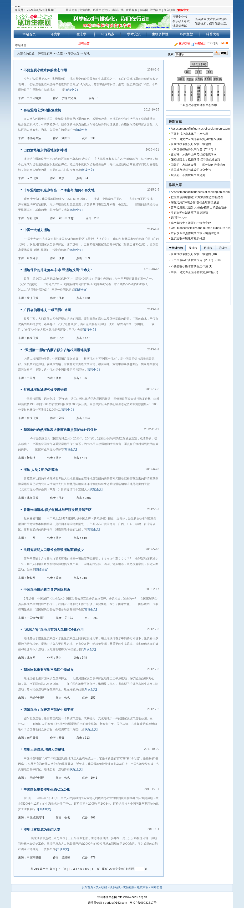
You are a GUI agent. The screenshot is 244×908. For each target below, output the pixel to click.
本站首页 (29, 34)
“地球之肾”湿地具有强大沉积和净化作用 (54, 629)
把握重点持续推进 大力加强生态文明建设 (197, 197)
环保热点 (107, 34)
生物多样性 (160, 34)
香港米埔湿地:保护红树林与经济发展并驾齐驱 (58, 510)
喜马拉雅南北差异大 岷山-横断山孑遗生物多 (199, 207)
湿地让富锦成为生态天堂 (42, 829)
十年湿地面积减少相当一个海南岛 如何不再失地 (59, 190)
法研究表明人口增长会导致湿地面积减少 (54, 550)
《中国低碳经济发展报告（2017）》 (194, 149)
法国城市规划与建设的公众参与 (191, 170)
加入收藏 (169, 10)
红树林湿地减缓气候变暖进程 (45, 390)
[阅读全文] (71, 89)
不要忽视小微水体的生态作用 (45, 70)
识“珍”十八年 (179, 217)
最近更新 (71, 10)
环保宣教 (186, 34)
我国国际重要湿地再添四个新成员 (49, 669)
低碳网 (143, 10)
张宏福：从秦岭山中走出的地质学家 (194, 154)
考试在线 (118, 10)
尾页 (105, 869)
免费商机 (85, 10)
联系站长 (115, 887)
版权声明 (142, 887)
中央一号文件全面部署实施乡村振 (192, 272)
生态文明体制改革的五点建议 (189, 212)
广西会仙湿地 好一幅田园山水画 (47, 310)
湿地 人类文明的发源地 (41, 470)
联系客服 (131, 10)
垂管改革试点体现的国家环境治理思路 (195, 233)
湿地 (87, 53)
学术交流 (134, 34)
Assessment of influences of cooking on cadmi (200, 128)
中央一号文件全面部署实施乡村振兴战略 (196, 139)
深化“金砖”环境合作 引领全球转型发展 (195, 202)
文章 (60, 53)
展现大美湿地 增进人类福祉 (44, 749)
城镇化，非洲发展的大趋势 (188, 175)
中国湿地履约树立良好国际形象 (47, 589)
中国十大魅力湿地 (37, 230)
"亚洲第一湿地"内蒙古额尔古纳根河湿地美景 (57, 350)
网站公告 (156, 887)
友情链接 (129, 887)
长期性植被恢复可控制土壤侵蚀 (191, 144)
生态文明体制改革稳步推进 (188, 238)
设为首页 (156, 10)
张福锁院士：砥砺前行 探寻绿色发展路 (195, 159)
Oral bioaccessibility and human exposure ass (200, 228)
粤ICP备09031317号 (142, 902)
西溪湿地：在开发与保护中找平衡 (49, 709)
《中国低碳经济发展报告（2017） (193, 260)
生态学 (81, 34)
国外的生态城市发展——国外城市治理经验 (198, 164)
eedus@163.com (116, 902)
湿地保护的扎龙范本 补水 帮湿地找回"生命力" (58, 270)
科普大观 (212, 34)
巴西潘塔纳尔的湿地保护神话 (45, 150)
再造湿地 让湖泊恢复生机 (42, 110)
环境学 (55, 34)
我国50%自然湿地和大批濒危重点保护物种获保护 (60, 430)
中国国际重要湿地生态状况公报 (47, 789)
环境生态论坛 (101, 10)
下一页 (95, 869)
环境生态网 (45, 53)
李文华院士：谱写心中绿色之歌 (191, 223)
